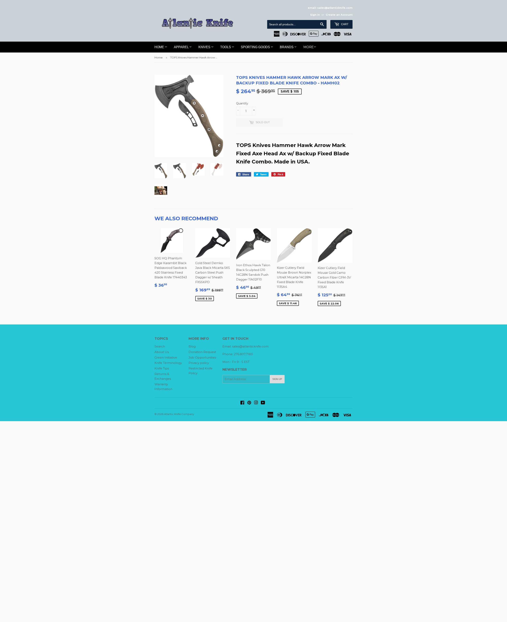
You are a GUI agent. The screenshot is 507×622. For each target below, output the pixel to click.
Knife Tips (161, 368)
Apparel (181, 47)
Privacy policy (199, 363)
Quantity (242, 103)
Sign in (315, 14)
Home (159, 47)
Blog (192, 346)
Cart (344, 24)
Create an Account (339, 14)
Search (159, 346)
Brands (287, 47)
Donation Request (202, 352)
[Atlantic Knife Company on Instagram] (256, 403)
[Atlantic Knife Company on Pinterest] (249, 403)
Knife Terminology (168, 363)
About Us (161, 352)
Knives (204, 47)
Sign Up (277, 379)
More (308, 47)
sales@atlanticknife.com (250, 346)
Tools (226, 47)
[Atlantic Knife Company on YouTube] (263, 403)
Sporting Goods (256, 47)
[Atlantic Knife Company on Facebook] (242, 403)
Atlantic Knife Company (179, 414)
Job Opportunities (202, 357)
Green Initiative (165, 357)
